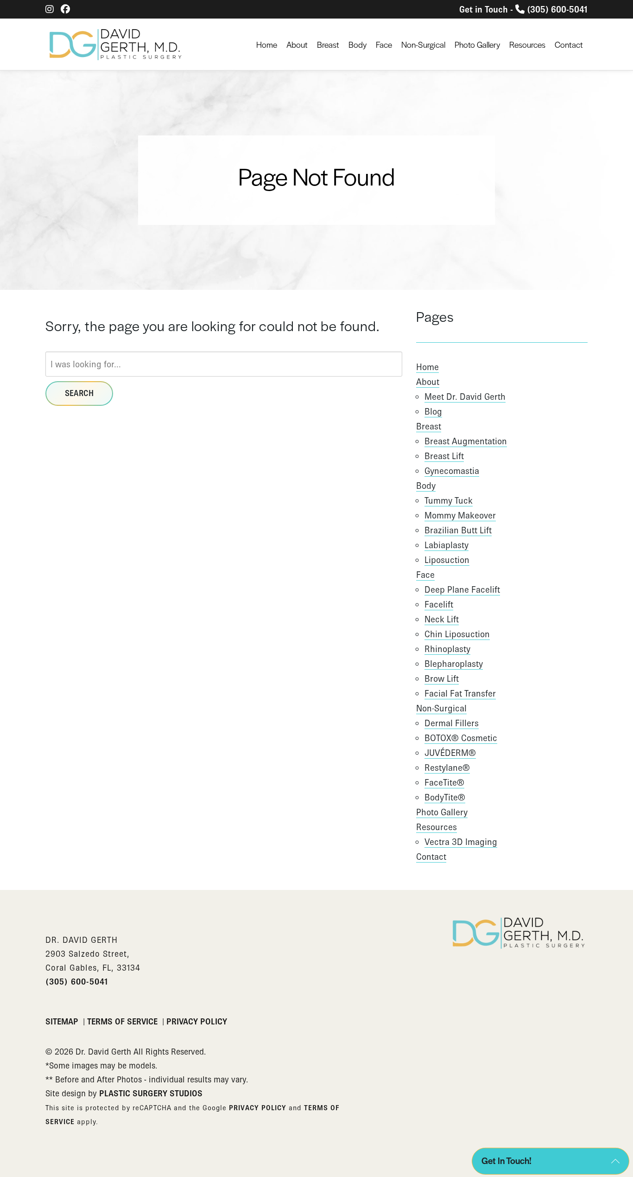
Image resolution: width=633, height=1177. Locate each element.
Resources (527, 44)
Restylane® (447, 767)
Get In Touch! (506, 1160)
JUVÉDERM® (450, 753)
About (297, 44)
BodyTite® (444, 797)
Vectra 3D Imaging (460, 842)
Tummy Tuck (448, 500)
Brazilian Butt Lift (458, 530)
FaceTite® (444, 782)
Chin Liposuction (457, 634)
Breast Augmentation (465, 441)
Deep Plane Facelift (462, 589)
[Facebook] (65, 9)
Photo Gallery (477, 44)
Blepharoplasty (453, 664)
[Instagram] (49, 9)
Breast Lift (444, 456)
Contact (569, 44)
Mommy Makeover (460, 515)
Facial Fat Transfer (460, 693)
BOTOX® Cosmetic (460, 738)
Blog (433, 411)
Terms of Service (123, 1021)
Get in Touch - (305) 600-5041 (523, 9)
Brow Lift (441, 678)
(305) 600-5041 (76, 981)
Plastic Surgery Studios (151, 1093)
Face (384, 44)
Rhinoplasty (447, 649)
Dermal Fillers (451, 723)
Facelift (438, 604)
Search (79, 393)
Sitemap (63, 1021)
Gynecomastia (451, 471)
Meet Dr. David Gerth (465, 396)
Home (266, 44)
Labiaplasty (446, 545)
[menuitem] (267, 44)
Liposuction (446, 560)
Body (357, 44)
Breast (328, 44)
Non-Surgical (423, 44)
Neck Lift (441, 619)
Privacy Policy (196, 1021)
